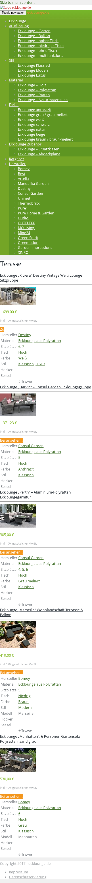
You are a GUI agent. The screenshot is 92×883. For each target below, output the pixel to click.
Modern (25, 707)
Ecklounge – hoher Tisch (38, 40)
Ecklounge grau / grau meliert (43, 114)
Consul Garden (31, 193)
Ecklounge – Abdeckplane (39, 154)
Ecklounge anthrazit (34, 109)
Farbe (14, 104)
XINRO (23, 252)
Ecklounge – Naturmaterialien (43, 99)
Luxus (40, 363)
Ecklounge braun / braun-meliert (45, 139)
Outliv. (23, 218)
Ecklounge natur (31, 129)
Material (16, 80)
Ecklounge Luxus (32, 75)
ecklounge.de (38, 12)
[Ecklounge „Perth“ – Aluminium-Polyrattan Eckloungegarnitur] (18, 526)
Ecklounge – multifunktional (41, 55)
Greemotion (28, 242)
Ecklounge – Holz (32, 85)
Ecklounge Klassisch (34, 65)
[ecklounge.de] (15, 7)
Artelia (23, 178)
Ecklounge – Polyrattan (37, 90)
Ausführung (19, 26)
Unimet (24, 198)
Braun (23, 701)
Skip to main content (17, 2)
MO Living (26, 227)
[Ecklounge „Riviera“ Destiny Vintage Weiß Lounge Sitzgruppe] (18, 303)
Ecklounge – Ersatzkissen (38, 149)
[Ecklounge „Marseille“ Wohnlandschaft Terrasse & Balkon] (18, 646)
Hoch (22, 352)
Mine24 (24, 232)
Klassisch (26, 363)
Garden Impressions (35, 247)
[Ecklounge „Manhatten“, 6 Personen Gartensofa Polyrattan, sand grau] (18, 770)
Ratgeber (16, 158)
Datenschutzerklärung (27, 876)
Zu (2, 329)
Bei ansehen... (11, 440)
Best (21, 173)
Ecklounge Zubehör (25, 144)
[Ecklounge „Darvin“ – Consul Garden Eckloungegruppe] (18, 414)
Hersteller (17, 163)
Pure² (22, 208)
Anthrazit (26, 469)
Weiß (22, 358)
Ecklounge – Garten (34, 30)
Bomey (24, 168)
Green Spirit (28, 237)
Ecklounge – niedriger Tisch (41, 45)
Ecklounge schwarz (34, 124)
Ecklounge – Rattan (34, 94)
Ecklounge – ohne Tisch (37, 50)
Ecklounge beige (31, 134)
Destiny (24, 188)
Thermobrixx (29, 203)
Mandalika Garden (33, 183)
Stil (11, 60)
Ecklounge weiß (31, 119)
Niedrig (24, 695)
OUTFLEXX (26, 222)
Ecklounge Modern (33, 70)
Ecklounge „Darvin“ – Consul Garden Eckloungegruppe (45, 387)
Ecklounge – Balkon (34, 35)
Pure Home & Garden (36, 213)
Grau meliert (29, 581)
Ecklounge (17, 21)
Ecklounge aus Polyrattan (39, 340)
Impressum (18, 872)
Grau (22, 825)
